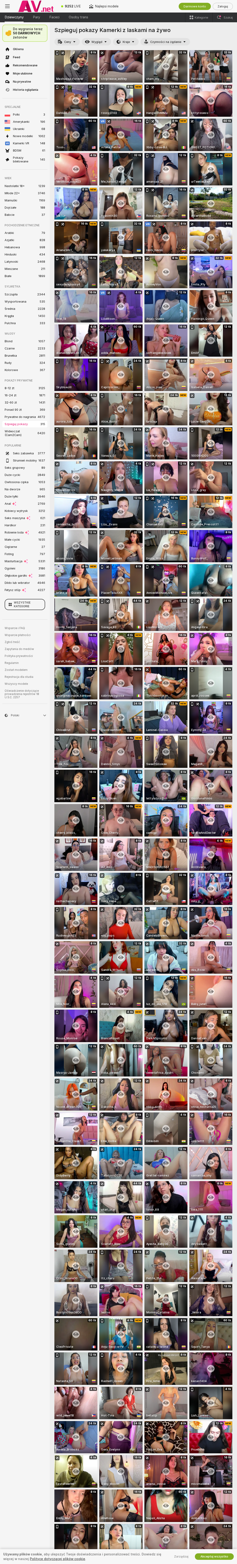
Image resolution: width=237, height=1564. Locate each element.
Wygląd (96, 42)
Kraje (126, 42)
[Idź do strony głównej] (36, 6)
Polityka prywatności (19, 656)
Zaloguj (223, 6)
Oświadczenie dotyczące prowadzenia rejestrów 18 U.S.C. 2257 (22, 694)
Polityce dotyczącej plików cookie (57, 1559)
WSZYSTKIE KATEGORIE (22, 604)
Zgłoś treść (12, 642)
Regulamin (12, 663)
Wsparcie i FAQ (15, 628)
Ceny (67, 42)
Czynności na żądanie (165, 42)
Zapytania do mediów (19, 649)
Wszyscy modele (16, 683)
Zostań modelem (16, 670)
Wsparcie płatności (18, 635)
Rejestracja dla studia (19, 677)
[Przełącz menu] (7, 6)
